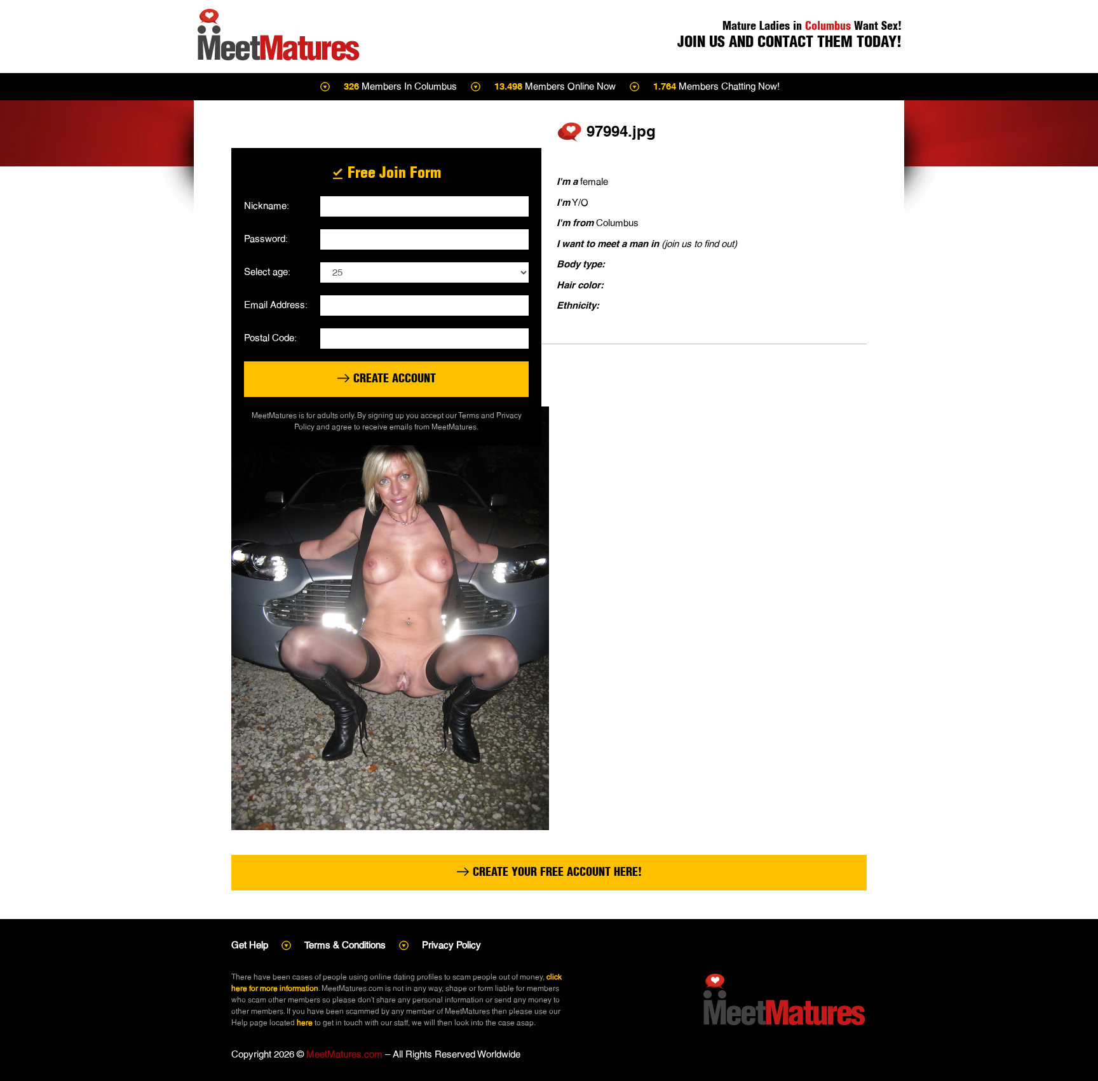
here (305, 1022)
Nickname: (266, 205)
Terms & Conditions (345, 944)
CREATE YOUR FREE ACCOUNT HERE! (556, 871)
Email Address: (276, 304)
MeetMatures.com (344, 1054)
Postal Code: (270, 337)
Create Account (393, 378)
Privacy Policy (451, 944)
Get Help (249, 944)
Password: (266, 238)
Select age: (267, 271)
